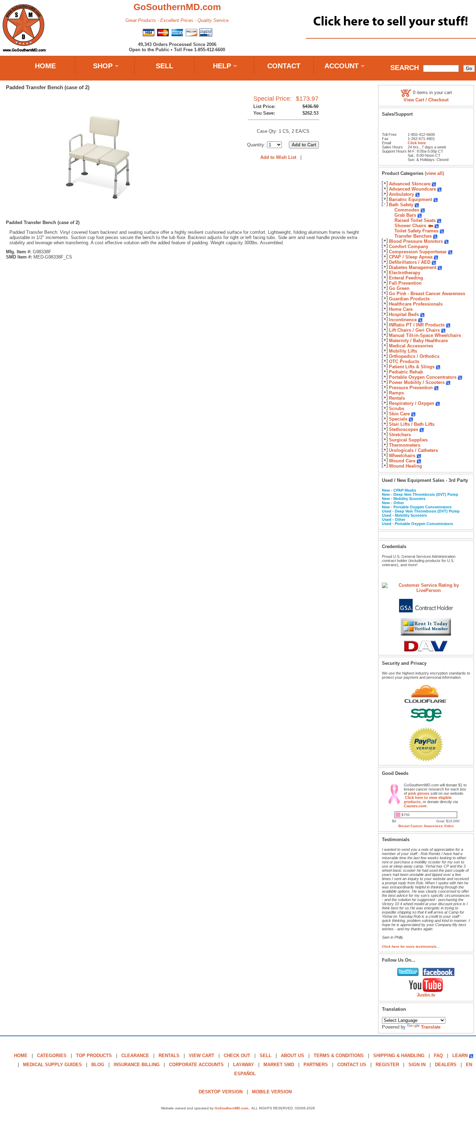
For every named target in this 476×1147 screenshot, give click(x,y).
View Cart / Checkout (426, 99)
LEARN (460, 1055)
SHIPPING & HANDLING (398, 1055)
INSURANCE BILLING (137, 1064)
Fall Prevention (405, 283)
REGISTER (387, 1064)
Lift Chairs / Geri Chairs (414, 330)
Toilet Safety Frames (416, 230)
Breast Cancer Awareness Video (426, 826)
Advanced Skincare (409, 183)
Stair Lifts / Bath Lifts (412, 424)
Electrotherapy (404, 272)
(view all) (434, 173)
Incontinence (403, 319)
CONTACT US (351, 1064)
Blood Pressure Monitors (416, 241)
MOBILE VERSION (272, 1091)
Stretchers (400, 434)
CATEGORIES (52, 1055)
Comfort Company (408, 246)
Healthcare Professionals (416, 304)
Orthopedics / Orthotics (414, 356)
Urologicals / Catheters (413, 450)
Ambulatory (401, 194)
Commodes (406, 210)
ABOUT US (292, 1055)
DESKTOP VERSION (221, 1091)
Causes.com (415, 806)
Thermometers (404, 445)
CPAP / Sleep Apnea (410, 257)
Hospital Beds (404, 314)
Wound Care (402, 460)
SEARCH (404, 67)
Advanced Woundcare (412, 189)
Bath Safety (401, 204)
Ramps (396, 392)
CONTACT (283, 66)
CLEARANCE (135, 1055)
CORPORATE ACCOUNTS (196, 1064)
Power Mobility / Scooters (417, 382)
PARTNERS (316, 1064)
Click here (417, 143)
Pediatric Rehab (406, 372)
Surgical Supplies (408, 439)
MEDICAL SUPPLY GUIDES (52, 1064)
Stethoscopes (403, 429)
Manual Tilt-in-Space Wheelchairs (425, 335)
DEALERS (445, 1064)
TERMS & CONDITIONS (339, 1055)
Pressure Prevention (411, 387)
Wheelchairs (402, 455)
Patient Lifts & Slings (412, 366)
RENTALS (169, 1055)
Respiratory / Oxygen (411, 403)
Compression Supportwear (418, 251)
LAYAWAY (243, 1064)
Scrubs (396, 408)
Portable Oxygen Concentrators (422, 377)
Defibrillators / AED (409, 262)
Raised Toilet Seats (415, 220)
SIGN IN (416, 1064)
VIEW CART (201, 1055)
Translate (430, 1027)
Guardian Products (409, 298)
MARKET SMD (278, 1064)
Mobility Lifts (403, 351)
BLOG (97, 1064)
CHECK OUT (237, 1055)
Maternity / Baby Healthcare (418, 340)
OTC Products (404, 361)
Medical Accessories (411, 345)
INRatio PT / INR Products (417, 325)
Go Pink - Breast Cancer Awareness (427, 293)
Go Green (399, 288)
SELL (164, 66)
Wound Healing (405, 466)
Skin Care (399, 413)
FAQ (438, 1055)
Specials (398, 419)
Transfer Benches (413, 236)
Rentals (397, 398)
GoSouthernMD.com (231, 1108)
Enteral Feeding (406, 277)
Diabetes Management (412, 267)
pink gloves (418, 793)
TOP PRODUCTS (94, 1055)
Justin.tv (426, 995)
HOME (45, 66)
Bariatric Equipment (410, 199)
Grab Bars (405, 215)
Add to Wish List (278, 157)
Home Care (401, 309)
